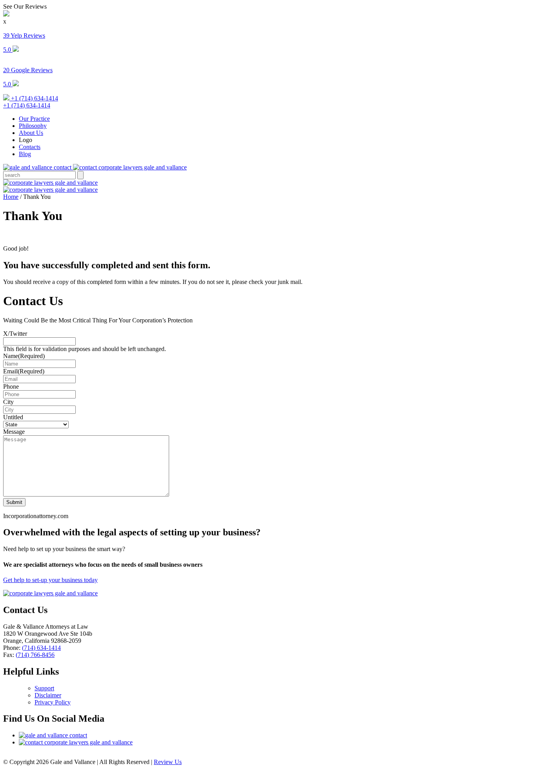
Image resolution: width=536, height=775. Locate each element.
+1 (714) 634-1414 (33, 98)
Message (14, 431)
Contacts (29, 147)
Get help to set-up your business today (50, 580)
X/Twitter (15, 333)
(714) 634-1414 (41, 647)
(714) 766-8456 (35, 654)
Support (44, 688)
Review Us (168, 762)
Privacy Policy (53, 702)
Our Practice (34, 118)
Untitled (13, 417)
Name (24, 356)
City (8, 401)
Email (23, 371)
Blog (25, 154)
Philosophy (33, 125)
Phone (11, 386)
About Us (31, 132)
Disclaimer (48, 695)
